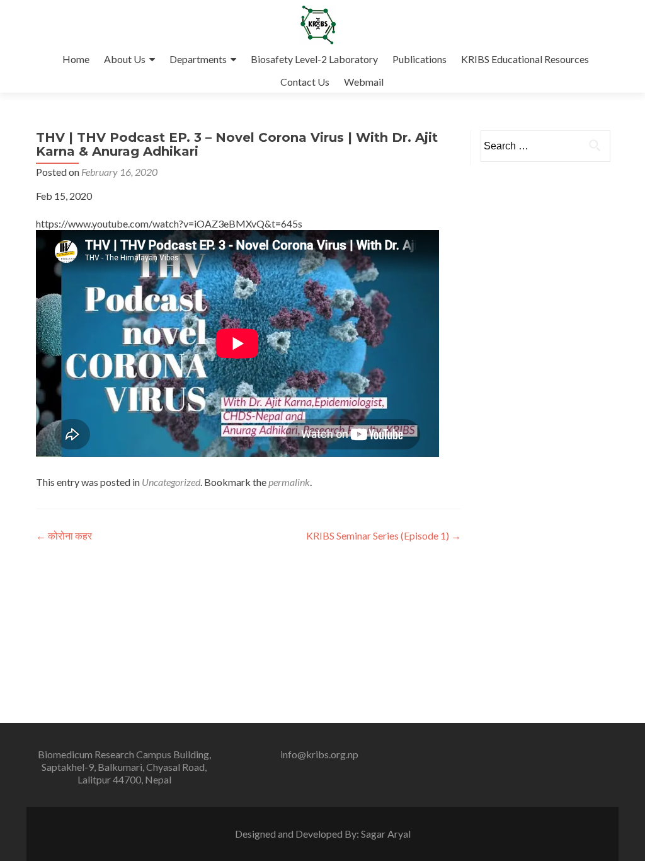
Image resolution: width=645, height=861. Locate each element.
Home (75, 59)
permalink (289, 482)
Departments (198, 59)
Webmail (364, 82)
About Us (125, 59)
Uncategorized (171, 482)
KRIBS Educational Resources (525, 59)
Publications (419, 59)
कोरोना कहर (64, 535)
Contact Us (304, 82)
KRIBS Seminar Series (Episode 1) (383, 535)
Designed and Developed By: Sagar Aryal (323, 834)
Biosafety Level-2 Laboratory (314, 59)
